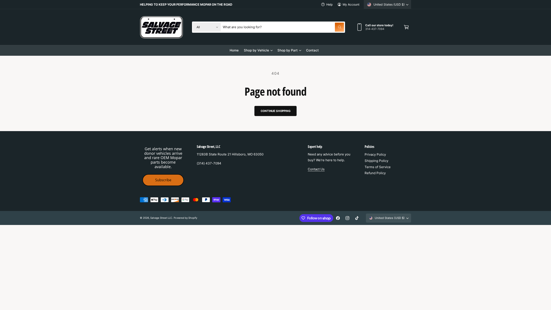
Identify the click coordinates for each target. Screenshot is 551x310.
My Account (351, 4)
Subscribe (163, 180)
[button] (406, 27)
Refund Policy (375, 173)
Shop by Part (287, 50)
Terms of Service (378, 167)
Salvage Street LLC (161, 217)
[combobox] (283, 27)
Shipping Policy (376, 161)
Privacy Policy (375, 154)
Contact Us (316, 169)
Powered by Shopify (185, 217)
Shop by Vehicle (256, 50)
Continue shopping (276, 111)
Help (329, 4)
